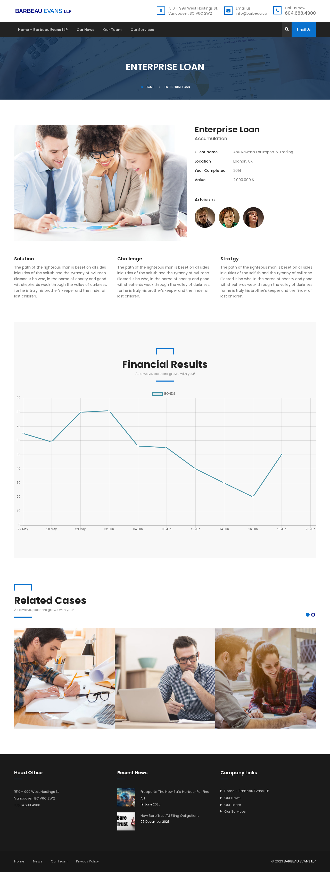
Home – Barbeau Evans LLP (43, 30)
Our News (85, 30)
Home (150, 87)
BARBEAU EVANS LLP (300, 861)
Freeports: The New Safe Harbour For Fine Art (175, 795)
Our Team (112, 30)
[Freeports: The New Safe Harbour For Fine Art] (126, 797)
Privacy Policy (87, 861)
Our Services (142, 30)
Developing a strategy (165, 670)
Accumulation (64, 686)
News (37, 861)
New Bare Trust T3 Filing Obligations (170, 815)
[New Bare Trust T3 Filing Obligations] (126, 821)
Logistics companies (265, 670)
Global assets (64, 670)
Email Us (304, 29)
